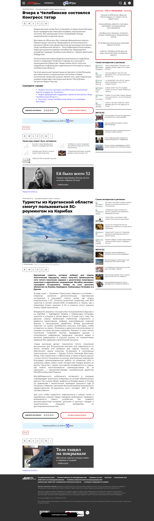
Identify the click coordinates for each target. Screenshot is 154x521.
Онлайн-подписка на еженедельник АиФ (72, 477)
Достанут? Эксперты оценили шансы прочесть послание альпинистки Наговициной (118, 204)
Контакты (108, 477)
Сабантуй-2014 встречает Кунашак (44, 158)
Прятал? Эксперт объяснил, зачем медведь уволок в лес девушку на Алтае (117, 104)
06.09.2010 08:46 (28, 9)
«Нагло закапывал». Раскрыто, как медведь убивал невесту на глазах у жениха (117, 67)
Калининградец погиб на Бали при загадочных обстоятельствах (117, 260)
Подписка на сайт (95, 477)
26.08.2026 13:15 (27, 198)
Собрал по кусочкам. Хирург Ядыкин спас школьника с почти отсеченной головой (118, 97)
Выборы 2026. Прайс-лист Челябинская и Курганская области (59, 482)
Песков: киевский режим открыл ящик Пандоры (116, 123)
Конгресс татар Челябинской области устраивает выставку (42, 145)
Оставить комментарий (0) (77, 110)
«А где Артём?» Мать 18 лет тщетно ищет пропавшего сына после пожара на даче (117, 82)
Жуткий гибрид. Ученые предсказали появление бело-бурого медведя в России (118, 241)
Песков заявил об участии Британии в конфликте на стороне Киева (117, 116)
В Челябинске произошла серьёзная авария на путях (113, 44)
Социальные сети (120, 477)
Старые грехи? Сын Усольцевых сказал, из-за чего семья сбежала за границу (117, 89)
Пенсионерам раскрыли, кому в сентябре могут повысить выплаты (117, 283)
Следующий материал (59, 515)
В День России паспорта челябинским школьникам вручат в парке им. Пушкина (61, 91)
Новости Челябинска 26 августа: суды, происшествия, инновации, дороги (114, 53)
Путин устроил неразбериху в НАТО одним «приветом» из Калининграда (117, 146)
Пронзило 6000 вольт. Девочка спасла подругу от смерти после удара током (113, 17)
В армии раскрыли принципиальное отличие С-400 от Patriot (117, 131)
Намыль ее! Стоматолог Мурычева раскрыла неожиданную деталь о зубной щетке (117, 234)
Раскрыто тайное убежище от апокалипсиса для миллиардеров (117, 253)
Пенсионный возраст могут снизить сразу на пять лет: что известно (117, 275)
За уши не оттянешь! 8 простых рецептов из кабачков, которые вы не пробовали (118, 226)
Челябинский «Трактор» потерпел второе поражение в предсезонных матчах (114, 35)
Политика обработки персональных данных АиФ (84, 480)
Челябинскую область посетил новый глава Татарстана (43, 152)
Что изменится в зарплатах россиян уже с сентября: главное (117, 268)
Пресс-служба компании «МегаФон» (47, 264)
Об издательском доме (46, 477)
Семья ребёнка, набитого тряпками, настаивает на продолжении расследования (113, 26)
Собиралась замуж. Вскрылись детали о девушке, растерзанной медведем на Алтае (116, 211)
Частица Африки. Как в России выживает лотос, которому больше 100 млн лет (117, 74)
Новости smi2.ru (29, 192)
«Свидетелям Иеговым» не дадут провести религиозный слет (79, 152)
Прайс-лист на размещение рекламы (51, 480)
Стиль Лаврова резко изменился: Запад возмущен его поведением (116, 138)
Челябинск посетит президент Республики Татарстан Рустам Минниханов (78, 145)
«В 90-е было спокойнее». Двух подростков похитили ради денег (117, 218)
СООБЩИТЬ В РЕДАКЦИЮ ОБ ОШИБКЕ (96, 482)
